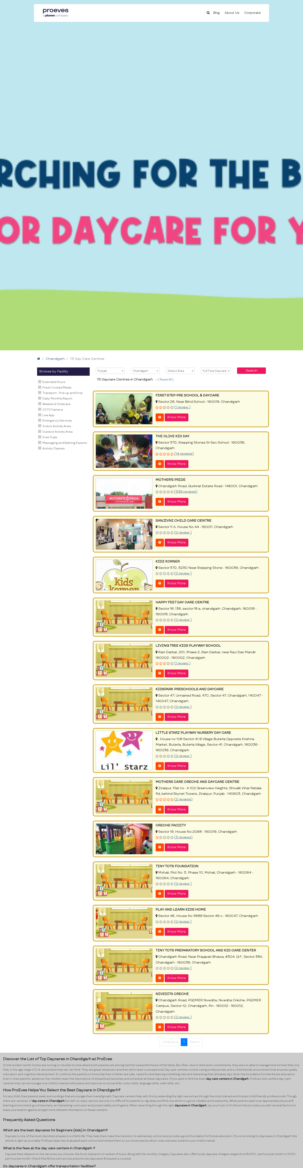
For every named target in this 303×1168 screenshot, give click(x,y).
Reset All (166, 379)
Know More (176, 417)
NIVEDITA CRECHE (172, 994)
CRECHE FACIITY (171, 825)
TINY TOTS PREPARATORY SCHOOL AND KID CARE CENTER (206, 950)
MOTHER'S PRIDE (171, 480)
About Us (232, 13)
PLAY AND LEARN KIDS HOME (181, 910)
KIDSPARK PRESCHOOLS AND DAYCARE (190, 689)
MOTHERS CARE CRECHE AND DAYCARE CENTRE (197, 782)
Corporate (252, 13)
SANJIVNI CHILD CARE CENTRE (183, 521)
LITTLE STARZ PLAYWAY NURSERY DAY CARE (193, 733)
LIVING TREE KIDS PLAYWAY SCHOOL (188, 646)
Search (251, 371)
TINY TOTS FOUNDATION (177, 866)
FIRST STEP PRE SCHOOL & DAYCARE (187, 395)
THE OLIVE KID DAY (173, 436)
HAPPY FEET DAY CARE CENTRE (182, 602)
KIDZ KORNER (168, 561)
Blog (216, 13)
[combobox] (110, 371)
